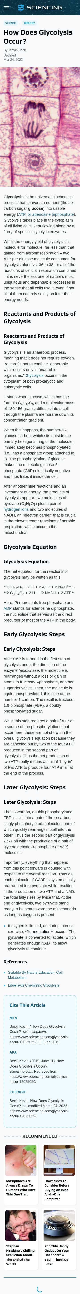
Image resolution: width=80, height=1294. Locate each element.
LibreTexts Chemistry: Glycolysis (33, 985)
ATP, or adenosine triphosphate (46, 214)
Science (10, 23)
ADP (8, 608)
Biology (29, 23)
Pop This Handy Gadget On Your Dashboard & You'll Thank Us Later (56, 1255)
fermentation (39, 931)
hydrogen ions (16, 509)
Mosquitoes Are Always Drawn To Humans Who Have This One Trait (21, 1187)
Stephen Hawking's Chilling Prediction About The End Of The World (20, 1255)
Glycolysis (35, 375)
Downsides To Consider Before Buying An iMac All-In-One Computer (56, 1190)
